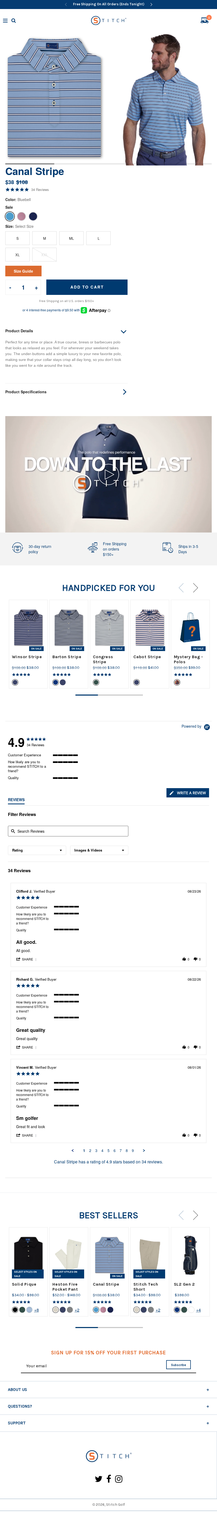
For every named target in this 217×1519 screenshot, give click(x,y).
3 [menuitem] (96, 1150)
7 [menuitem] (121, 1150)
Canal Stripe (106, 1284)
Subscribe (178, 1365)
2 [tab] (81, 163)
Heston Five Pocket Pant (65, 1287)
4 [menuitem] (102, 1150)
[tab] (187, 792)
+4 (198, 1310)
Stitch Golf (115, 1504)
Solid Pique (24, 1284)
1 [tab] (27, 163)
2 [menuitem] (90, 1150)
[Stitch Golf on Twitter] (99, 1479)
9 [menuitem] (133, 1150)
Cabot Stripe (147, 656)
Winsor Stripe (27, 656)
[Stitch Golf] (108, 1456)
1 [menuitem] (84, 1150)
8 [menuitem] (127, 1150)
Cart (209, 18)
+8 (36, 1310)
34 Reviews (40, 189)
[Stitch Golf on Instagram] (118, 1479)
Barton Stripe (67, 656)
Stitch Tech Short (145, 1287)
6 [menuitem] (115, 1150)
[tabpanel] (54, 97)
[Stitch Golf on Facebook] (108, 1479)
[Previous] (66, 4)
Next (193, 587)
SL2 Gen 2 (184, 1284)
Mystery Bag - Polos (188, 659)
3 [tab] (135, 163)
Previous (183, 587)
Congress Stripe (103, 659)
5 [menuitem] (108, 1150)
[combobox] (37, 850)
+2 (77, 1310)
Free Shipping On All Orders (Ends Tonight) (108, 4)
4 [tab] (190, 163)
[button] (26, 959)
